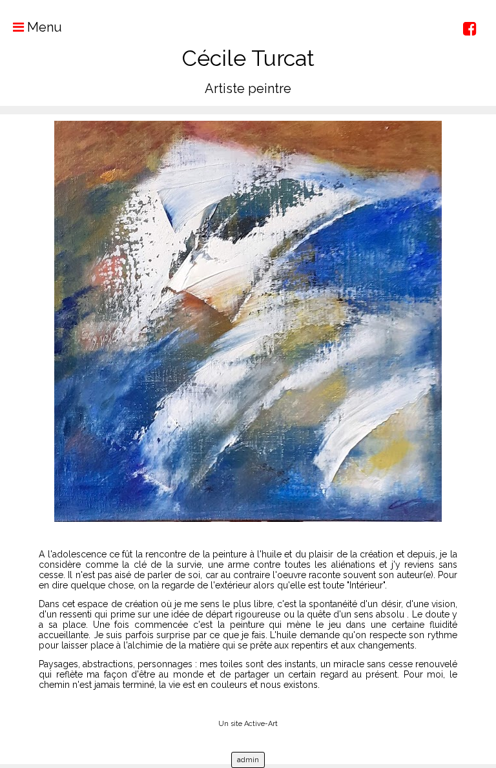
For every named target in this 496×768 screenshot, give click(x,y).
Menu (43, 27)
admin (248, 760)
